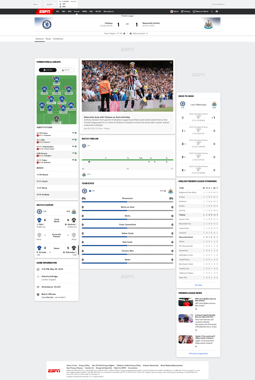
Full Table (198, 285)
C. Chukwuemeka (47, 147)
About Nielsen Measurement (172, 365)
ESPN (44, 11)
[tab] (48, 70)
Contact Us (89, 368)
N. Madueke (46, 162)
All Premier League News (198, 354)
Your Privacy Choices (74, 368)
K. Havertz (46, 142)
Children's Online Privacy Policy (129, 365)
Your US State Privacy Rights (103, 365)
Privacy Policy (84, 365)
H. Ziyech (44, 181)
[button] (212, 11)
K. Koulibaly (44, 195)
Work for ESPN (120, 368)
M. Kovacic (43, 153)
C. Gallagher (46, 156)
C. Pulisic (43, 160)
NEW (88, 174)
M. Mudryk (44, 175)
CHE (88, 146)
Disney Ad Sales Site (104, 368)
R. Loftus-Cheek (48, 149)
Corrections (132, 368)
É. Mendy (43, 188)
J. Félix (42, 140)
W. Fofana (44, 133)
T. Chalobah (46, 135)
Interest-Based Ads (150, 365)
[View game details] (198, 117)
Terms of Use (71, 365)
